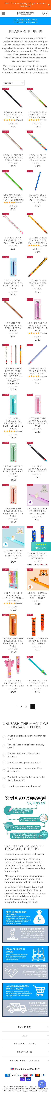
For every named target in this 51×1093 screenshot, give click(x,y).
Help (25, 1035)
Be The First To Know (25, 1060)
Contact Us (25, 1052)
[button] (13, 120)
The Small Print (25, 1044)
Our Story (25, 1027)
